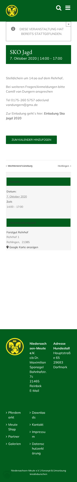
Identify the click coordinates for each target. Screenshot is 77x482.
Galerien (14, 444)
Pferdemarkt (14, 415)
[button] (7, 475)
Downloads (38, 415)
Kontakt (37, 424)
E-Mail (34, 391)
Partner (13, 436)
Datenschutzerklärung (38, 448)
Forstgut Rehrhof (17, 232)
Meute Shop (13, 427)
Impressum (38, 434)
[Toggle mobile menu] (68, 8)
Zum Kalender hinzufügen (31, 139)
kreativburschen (38, 474)
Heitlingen (63, 165)
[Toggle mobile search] (58, 8)
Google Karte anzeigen (23, 247)
